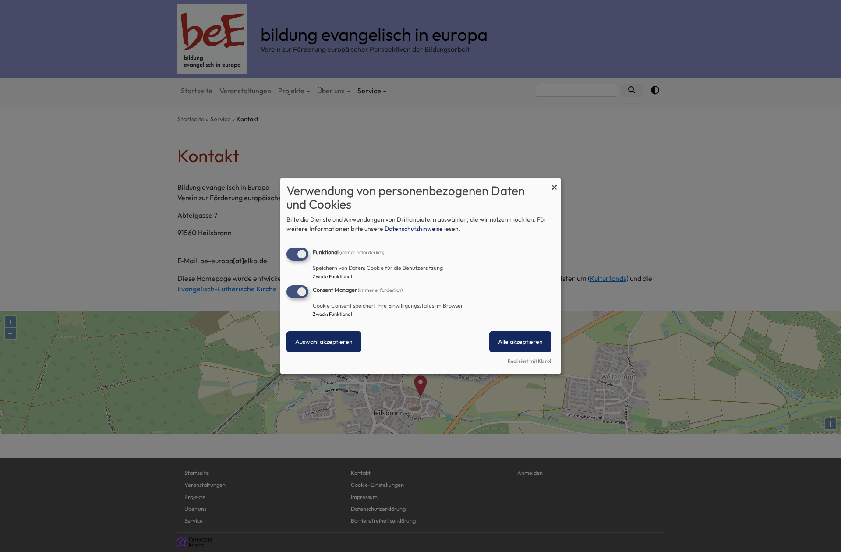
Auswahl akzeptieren (324, 342)
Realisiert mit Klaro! (529, 361)
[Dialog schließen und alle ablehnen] (554, 183)
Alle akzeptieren (520, 342)
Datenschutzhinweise (414, 229)
